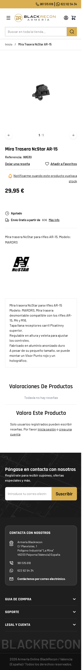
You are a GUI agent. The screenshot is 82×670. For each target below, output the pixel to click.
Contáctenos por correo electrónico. (41, 579)
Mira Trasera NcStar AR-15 (35, 44)
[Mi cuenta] (66, 18)
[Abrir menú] (8, 17)
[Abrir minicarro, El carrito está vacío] (73, 17)
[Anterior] (9, 135)
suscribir (64, 493)
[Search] (72, 31)
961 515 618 (46, 4)
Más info (54, 220)
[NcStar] (21, 264)
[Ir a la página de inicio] (37, 18)
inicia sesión (47, 429)
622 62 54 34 (69, 4)
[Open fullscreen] (41, 92)
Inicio (8, 44)
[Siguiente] (73, 135)
